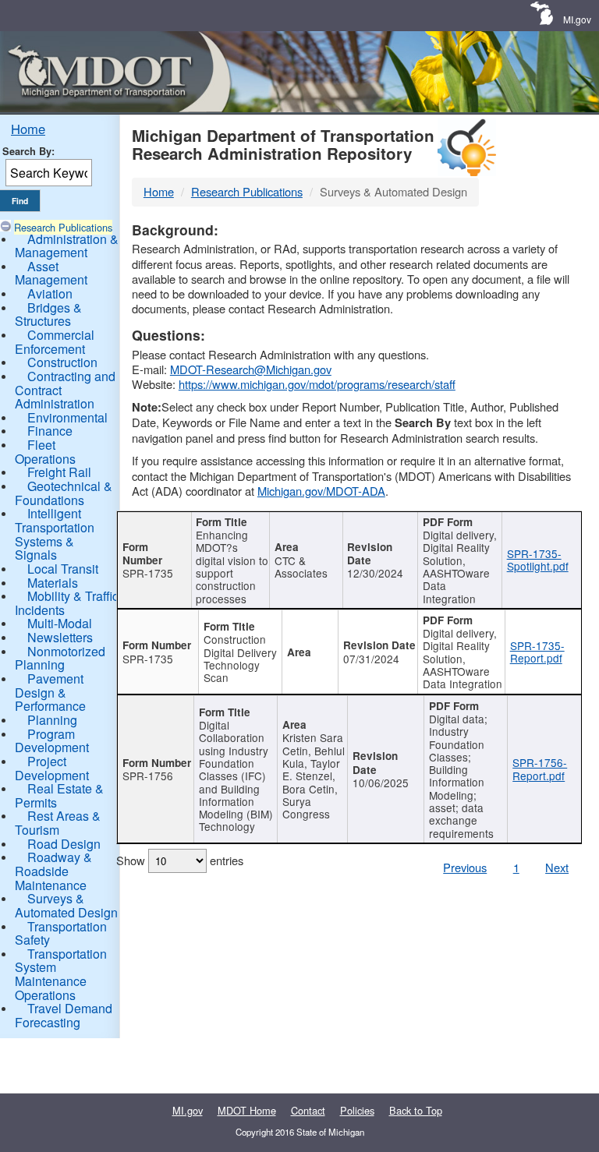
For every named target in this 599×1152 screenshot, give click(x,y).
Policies (357, 1110)
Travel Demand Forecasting (63, 1015)
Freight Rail (59, 472)
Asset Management (51, 273)
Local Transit (62, 569)
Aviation (50, 293)
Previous (465, 867)
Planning (52, 720)
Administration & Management (67, 246)
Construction (62, 362)
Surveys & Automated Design (66, 905)
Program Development (52, 741)
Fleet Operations (45, 452)
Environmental (67, 417)
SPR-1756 (147, 775)
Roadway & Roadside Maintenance (53, 870)
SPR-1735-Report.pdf (537, 652)
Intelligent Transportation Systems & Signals (54, 534)
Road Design (64, 844)
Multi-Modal (59, 623)
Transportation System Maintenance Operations (61, 974)
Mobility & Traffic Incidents (67, 603)
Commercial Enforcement (54, 342)
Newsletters (60, 637)
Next (557, 867)
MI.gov (577, 19)
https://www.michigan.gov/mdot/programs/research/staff (317, 384)
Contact (308, 1110)
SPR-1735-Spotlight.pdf (538, 560)
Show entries (179, 860)
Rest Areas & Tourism (58, 823)
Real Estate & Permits (59, 795)
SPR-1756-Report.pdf (539, 768)
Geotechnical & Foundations (63, 493)
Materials (52, 583)
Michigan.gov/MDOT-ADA (321, 490)
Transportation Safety (61, 933)
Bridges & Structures (48, 314)
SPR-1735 (147, 573)
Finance (50, 431)
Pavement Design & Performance (50, 692)
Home (28, 128)
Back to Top (415, 1110)
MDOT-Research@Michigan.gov (250, 369)
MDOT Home (247, 1110)
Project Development (52, 768)
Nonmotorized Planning (60, 658)
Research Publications (63, 227)
